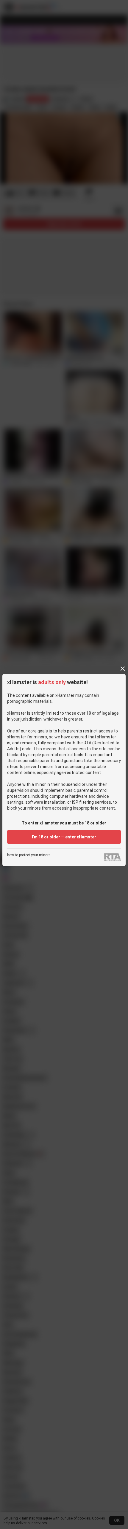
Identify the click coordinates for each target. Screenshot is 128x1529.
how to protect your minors (29, 855)
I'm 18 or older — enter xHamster (64, 837)
